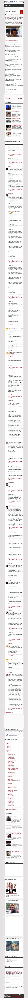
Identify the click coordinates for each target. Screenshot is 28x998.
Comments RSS (21, 997)
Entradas (9, 959)
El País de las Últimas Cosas (13, 768)
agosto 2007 (10, 797)
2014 (8, 743)
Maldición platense (11, 765)
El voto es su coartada (12, 787)
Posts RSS (16, 997)
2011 (8, 747)
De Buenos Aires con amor (12, 769)
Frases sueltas (14, 816)
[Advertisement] (16, 722)
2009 (8, 750)
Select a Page (7, 5)
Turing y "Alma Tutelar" (15, 851)
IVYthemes (14, 996)
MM (9, 580)
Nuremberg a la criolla (12, 784)
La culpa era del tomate (12, 786)
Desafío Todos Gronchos (12, 775)
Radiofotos (10, 783)
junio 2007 (10, 799)
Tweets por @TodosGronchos (11, 809)
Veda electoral (10, 764)
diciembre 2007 (11, 754)
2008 (8, 751)
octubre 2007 (10, 757)
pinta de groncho (11, 353)
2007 (8, 753)
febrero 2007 (10, 805)
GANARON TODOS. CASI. (16, 833)
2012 (8, 746)
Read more (20, 108)
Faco (9, 563)
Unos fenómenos (11, 788)
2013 (8, 744)
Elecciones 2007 (11, 762)
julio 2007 (10, 798)
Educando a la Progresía (10, 11)
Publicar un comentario (9, 712)
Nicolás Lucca (11, 505)
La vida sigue (10, 761)
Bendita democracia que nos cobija (14, 780)
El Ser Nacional (10, 779)
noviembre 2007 (11, 755)
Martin (9, 672)
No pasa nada (10, 791)
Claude (9, 350)
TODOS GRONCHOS (14, 994)
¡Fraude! (9, 777)
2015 (8, 742)
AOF (9, 440)
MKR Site (17, 996)
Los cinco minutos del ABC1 (13, 766)
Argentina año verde (11, 758)
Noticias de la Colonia (11, 773)
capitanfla (10, 482)
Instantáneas (10, 776)
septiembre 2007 (11, 795)
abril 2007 (10, 802)
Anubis (9, 193)
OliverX (9, 166)
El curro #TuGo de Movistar (16, 825)
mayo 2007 (10, 801)
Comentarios (10, 961)
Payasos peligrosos (11, 772)
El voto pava (10, 794)
